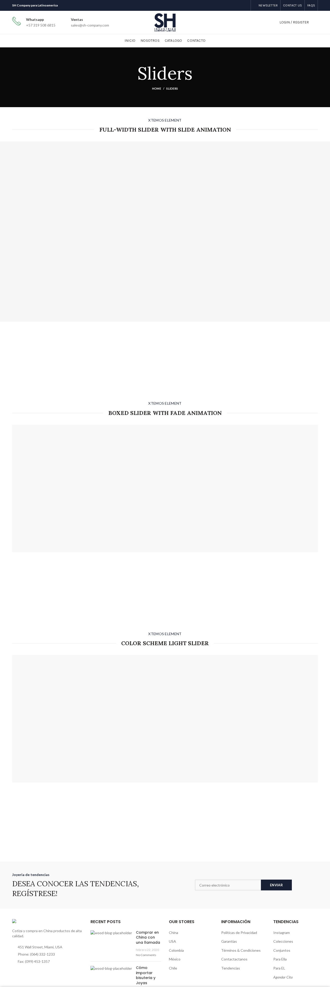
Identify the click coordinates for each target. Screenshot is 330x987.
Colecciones (283, 941)
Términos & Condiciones (241, 950)
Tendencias (230, 968)
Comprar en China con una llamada (148, 937)
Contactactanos (234, 959)
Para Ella (280, 959)
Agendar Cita (283, 977)
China (173, 932)
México (174, 959)
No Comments (146, 955)
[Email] (232, 5)
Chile (173, 968)
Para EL (279, 968)
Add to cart (128, 251)
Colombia (176, 950)
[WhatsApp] (245, 5)
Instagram (281, 932)
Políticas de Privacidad (239, 932)
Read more (106, 251)
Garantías (229, 941)
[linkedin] (238, 5)
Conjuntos (281, 950)
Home (156, 88)
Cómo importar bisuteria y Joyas (145, 975)
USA (172, 941)
